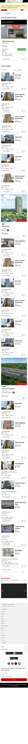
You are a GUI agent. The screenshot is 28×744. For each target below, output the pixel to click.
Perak (2, 630)
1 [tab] (14, 62)
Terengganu (3, 642)
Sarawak (3, 640)
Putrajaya (3, 635)
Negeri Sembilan (4, 625)
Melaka (2, 623)
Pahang (2, 628)
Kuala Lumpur (4, 609)
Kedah (2, 618)
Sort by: (14, 70)
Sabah (2, 637)
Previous (2, 591)
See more (25, 580)
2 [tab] (13, 598)
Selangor (3, 611)
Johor (2, 616)
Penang (2, 614)
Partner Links (4, 649)
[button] (19, 70)
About (2, 646)
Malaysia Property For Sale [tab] (8, 604)
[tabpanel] (14, 41)
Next (25, 591)
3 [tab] (14, 598)
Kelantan (3, 621)
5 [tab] (17, 598)
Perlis (2, 633)
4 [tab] (16, 598)
